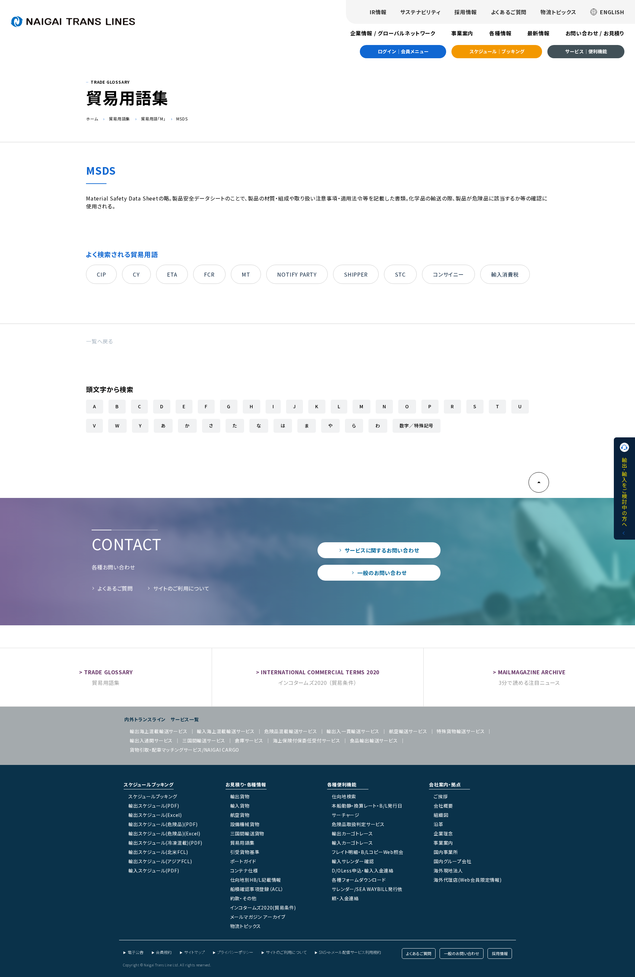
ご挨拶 (440, 796)
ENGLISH (612, 12)
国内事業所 (446, 852)
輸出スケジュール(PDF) (153, 805)
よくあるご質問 (509, 12)
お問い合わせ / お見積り (595, 33)
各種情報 (500, 33)
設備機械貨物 (245, 824)
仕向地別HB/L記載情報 (255, 879)
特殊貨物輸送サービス (461, 731)
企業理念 (443, 833)
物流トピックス (558, 12)
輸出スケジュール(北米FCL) (158, 852)
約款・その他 (243, 898)
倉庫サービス (249, 740)
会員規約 (164, 952)
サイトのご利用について (181, 588)
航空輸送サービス (408, 731)
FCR (209, 274)
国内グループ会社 (452, 861)
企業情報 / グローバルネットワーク (392, 33)
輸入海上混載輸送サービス (226, 731)
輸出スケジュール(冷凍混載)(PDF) (165, 842)
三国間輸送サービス (203, 740)
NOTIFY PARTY (297, 274)
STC (400, 274)
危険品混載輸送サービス (290, 731)
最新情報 (538, 33)
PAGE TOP (539, 482)
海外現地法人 (448, 870)
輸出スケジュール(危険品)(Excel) (164, 833)
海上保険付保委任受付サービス (306, 740)
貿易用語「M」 (153, 118)
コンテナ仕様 (244, 870)
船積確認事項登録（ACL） (257, 889)
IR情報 (378, 12)
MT (246, 274)
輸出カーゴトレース (352, 833)
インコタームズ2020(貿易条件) (263, 907)
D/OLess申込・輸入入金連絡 (363, 870)
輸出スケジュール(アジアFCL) (160, 861)
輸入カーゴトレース (352, 842)
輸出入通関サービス (151, 740)
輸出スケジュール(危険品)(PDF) (162, 824)
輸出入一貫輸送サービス (352, 731)
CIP (101, 274)
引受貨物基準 (245, 852)
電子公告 (136, 952)
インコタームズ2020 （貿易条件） (317, 683)
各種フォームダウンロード (359, 879)
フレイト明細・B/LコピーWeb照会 (367, 852)
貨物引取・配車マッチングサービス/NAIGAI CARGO (184, 749)
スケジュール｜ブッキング (497, 51)
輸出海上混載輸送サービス (159, 731)
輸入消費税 (505, 274)
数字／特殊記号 (417, 425)
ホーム (92, 118)
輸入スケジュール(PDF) (153, 870)
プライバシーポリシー (235, 952)
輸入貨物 (240, 805)
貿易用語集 (119, 118)
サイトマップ (194, 952)
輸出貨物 (240, 796)
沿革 (439, 824)
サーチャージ (346, 815)
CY (136, 274)
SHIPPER (356, 274)
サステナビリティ (420, 12)
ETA (172, 274)
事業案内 (462, 33)
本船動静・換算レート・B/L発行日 (367, 805)
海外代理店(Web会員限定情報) (468, 879)
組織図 (441, 815)
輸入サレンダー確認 (353, 861)
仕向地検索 (344, 796)
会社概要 (443, 805)
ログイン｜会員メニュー (403, 51)
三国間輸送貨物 (247, 833)
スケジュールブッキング (152, 796)
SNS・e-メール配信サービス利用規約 (350, 952)
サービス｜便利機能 (586, 51)
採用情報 (465, 12)
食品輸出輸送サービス (374, 740)
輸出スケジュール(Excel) (155, 815)
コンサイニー (448, 274)
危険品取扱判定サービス (358, 824)
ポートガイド (243, 861)
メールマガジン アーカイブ (257, 916)
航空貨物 (240, 815)
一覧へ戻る (99, 341)
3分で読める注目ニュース (529, 683)
